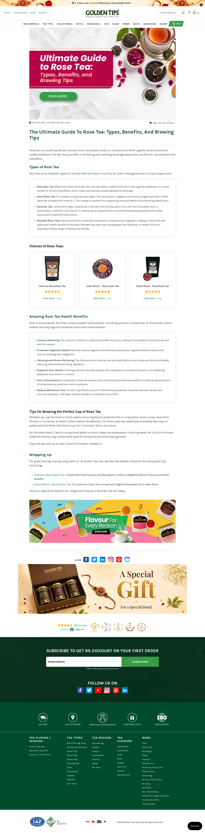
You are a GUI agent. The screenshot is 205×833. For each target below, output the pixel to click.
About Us (147, 747)
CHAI (106, 24)
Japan (95, 763)
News (145, 755)
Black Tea (72, 751)
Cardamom (123, 746)
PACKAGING (94, 24)
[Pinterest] (116, 690)
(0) (197, 13)
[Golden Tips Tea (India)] (102, 11)
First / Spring (36, 746)
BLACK (116, 24)
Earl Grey (72, 783)
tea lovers (93, 173)
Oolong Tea (73, 763)
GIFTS (80, 24)
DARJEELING (150, 24)
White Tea (72, 759)
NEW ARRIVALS (31, 24)
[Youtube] (98, 690)
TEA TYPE (48, 24)
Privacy (146, 783)
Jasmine (121, 766)
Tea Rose (170, 123)
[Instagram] (111, 559)
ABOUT (7, 13)
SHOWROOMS (20, 13)
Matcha (71, 779)
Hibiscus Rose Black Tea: (50, 474)
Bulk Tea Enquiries (152, 767)
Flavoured (72, 771)
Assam (95, 747)
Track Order (148, 771)
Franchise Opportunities (155, 795)
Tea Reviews (148, 804)
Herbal (70, 775)
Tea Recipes (123, 775)
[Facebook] (80, 690)
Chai (69, 767)
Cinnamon (122, 750)
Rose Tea (162, 123)
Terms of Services (152, 779)
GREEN (126, 24)
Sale (178, 23)
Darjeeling (98, 743)
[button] (52, 292)
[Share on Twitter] (94, 559)
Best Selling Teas (76, 743)
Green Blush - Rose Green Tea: (53, 484)
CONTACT (43, 13)
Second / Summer (39, 750)
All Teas (96, 767)
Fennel (121, 771)
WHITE (136, 24)
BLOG (33, 13)
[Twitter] (89, 690)
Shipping (147, 775)
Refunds (146, 787)
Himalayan (98, 755)
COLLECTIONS (65, 24)
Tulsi (119, 754)
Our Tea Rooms (150, 791)
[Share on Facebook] (86, 559)
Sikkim (96, 759)
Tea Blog (146, 751)
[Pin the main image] (119, 559)
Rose (119, 758)
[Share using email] (127, 559)
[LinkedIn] (102, 559)
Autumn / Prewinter (40, 754)
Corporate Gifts (150, 800)
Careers (146, 759)
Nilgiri (96, 751)
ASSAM (163, 24)
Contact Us (148, 763)
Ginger (121, 762)
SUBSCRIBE (140, 661)
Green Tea (72, 755)
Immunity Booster (77, 747)
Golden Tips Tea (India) (134, 822)
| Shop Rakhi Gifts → (102, 3)
